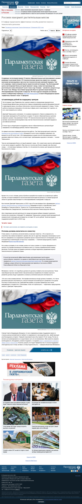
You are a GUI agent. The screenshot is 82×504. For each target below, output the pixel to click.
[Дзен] (58, 30)
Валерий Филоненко (9, 34)
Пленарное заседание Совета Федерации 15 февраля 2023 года (24, 27)
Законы (38, 2)
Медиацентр (25, 470)
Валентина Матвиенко (27, 359)
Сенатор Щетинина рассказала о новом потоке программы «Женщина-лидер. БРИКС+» (71, 65)
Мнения (33, 468)
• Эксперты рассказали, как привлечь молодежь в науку (20, 227)
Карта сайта (77, 475)
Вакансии (53, 470)
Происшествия (34, 7)
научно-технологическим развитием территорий (26, 261)
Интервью (33, 470)
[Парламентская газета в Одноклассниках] (77, 471)
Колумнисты (42, 470)
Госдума (67, 7)
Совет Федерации (76, 7)
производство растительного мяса (12, 133)
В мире (27, 7)
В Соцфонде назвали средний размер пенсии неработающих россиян (36, 11)
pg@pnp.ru (17, 489)
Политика (5, 7)
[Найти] (79, 3)
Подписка (43, 2)
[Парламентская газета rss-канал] (72, 471)
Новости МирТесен (31, 460)
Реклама (53, 468)
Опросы (33, 467)
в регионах (13, 355)
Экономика (13, 7)
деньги (7, 355)
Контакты (53, 467)
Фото (40, 467)
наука (3, 355)
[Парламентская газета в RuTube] (79, 471)
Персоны (24, 468)
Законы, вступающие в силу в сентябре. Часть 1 (70, 51)
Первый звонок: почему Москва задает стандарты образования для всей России (71, 137)
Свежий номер (31, 2)
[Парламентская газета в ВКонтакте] (73, 471)
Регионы (41, 468)
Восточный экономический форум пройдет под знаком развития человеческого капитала (70, 124)
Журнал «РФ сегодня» (52, 2)
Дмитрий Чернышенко (30, 93)
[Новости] (52, 30)
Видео (23, 467)
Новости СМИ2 (31, 457)
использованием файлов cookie (53, 499)
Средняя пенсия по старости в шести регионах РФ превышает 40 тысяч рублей (38, 13)
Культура (42, 7)
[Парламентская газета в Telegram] (75, 471)
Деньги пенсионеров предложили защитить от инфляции (32, 10)
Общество (20, 7)
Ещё (48, 7)
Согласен (41, 501)
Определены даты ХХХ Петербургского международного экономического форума (70, 44)
